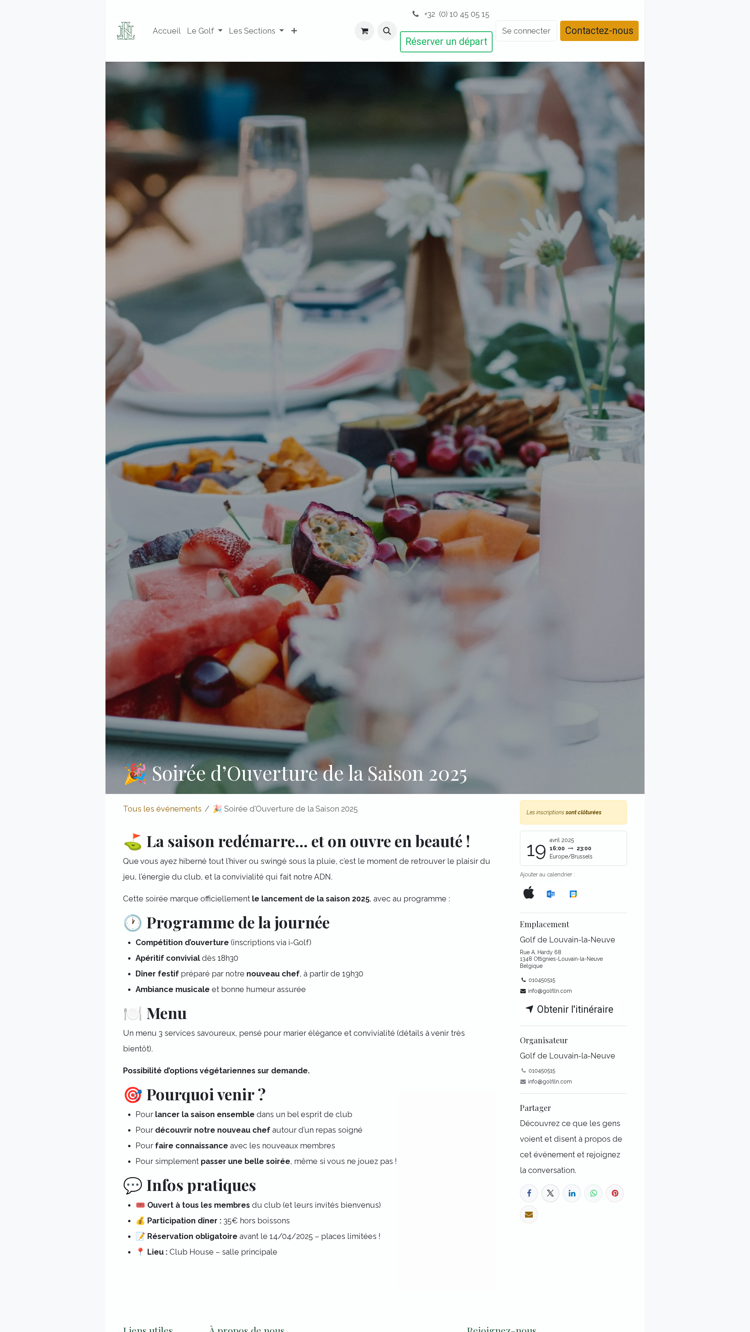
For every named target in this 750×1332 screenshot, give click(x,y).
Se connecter (526, 31)
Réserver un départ (446, 41)
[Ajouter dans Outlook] (550, 893)
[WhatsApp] (593, 1193)
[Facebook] (529, 1193)
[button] (387, 31)
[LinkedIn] (572, 1193)
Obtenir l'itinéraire (574, 1009)
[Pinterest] (615, 1193)
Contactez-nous (599, 30)
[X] (550, 1193)
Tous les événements (162, 809)
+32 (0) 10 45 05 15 (455, 14)
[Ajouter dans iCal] (529, 893)
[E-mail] (529, 1214)
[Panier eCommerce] (364, 31)
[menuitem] (167, 31)
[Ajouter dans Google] (572, 893)
